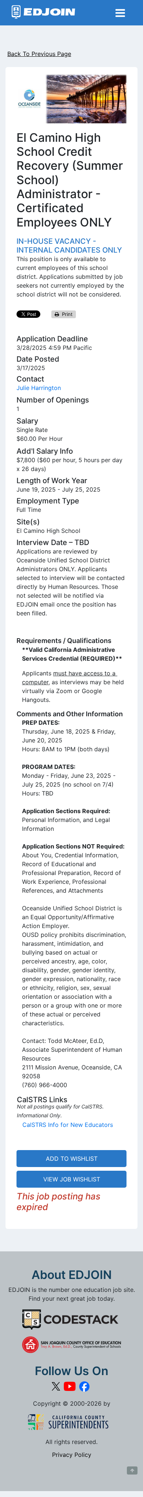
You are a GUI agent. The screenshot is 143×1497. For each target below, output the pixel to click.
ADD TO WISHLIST (72, 1158)
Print (66, 314)
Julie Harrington (38, 387)
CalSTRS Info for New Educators (67, 1124)
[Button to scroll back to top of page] (132, 1470)
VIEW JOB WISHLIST (71, 1179)
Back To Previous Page (39, 53)
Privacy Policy (71, 1454)
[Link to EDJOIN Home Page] (43, 12)
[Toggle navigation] (120, 13)
